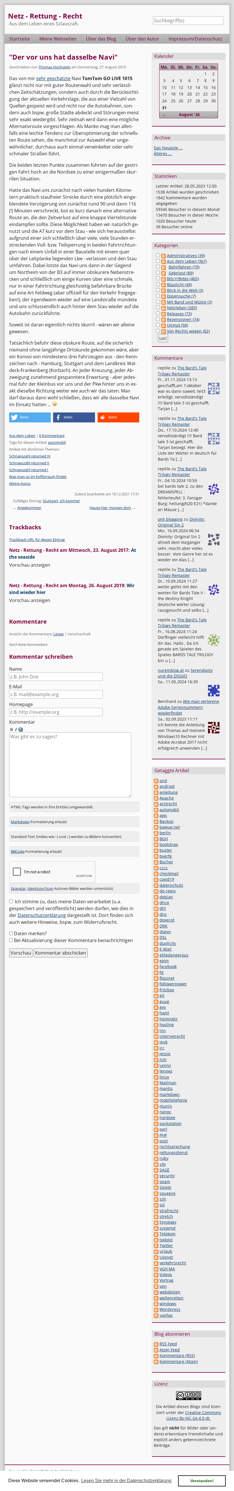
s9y (163, 1164)
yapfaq (166, 1315)
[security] (156, 1175)
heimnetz (168, 1019)
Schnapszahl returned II (29, 462)
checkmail (169, 873)
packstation (170, 1123)
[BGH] (156, 838)
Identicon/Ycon (40, 888)
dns (163, 914)
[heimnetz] (156, 1019)
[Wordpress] (156, 1309)
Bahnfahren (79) (184, 267)
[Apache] (156, 798)
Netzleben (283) (182, 307)
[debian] (156, 897)
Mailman (168, 1082)
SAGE (165, 1170)
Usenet (166, 1257)
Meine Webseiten (57, 39)
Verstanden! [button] (202, 1480)
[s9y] (156, 1164)
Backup (167, 821)
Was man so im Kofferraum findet (37, 476)
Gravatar (18, 888)
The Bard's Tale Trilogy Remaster (182, 370)
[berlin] (156, 832)
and (163, 780)
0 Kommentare (51, 435)
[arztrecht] (156, 803)
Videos (166, 1274)
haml (164, 1013)
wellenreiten (171, 1298)
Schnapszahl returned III (30, 456)
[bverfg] (156, 856)
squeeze (167, 1193)
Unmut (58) (177, 325)
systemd (167, 1228)
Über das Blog (101, 39)
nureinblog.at (171, 670)
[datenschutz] (156, 885)
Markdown (20, 821)
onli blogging (170, 519)
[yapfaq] (156, 1315)
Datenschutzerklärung (42, 915)
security (167, 1175)
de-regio (167, 891)
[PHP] (156, 1135)
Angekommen (29, 507)
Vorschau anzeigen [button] (29, 565)
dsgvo (165, 931)
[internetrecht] (156, 1036)
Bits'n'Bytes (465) (183, 278)
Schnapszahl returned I (28, 469)
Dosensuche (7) (181, 296)
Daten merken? (30, 933)
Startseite (19, 39)
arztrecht (168, 803)
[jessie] (156, 1053)
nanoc (165, 1111)
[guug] (156, 1001)
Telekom (167, 1233)
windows (168, 1303)
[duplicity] (156, 943)
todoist (166, 1239)
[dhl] (156, 908)
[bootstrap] (156, 844)
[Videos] (156, 1274)
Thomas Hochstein (54, 67)
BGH (164, 838)
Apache (167, 798)
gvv (163, 1007)
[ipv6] (156, 1042)
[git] (156, 995)
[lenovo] (156, 1071)
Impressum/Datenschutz (195, 39)
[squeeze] (156, 1193)
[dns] (156, 914)
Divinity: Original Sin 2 (181, 522)
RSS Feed (168, 1343)
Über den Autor (142, 39)
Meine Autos (20, 483)
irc (162, 1048)
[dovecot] (156, 920)
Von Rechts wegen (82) (188, 331)
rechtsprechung (175, 1146)
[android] (156, 786)
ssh (163, 1199)
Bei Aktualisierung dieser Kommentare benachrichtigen (73, 940)
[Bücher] (156, 862)
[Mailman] (156, 1082)
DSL (163, 937)
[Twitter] (156, 1245)
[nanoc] (156, 1111)
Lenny (165, 1065)
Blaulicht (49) (179, 284)
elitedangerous (174, 955)
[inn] (156, 1030)
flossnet (167, 978)
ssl (162, 1204)
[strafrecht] (156, 1210)
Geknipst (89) (181, 273)
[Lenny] (156, 1065)
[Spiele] (156, 1187)
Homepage (21, 704)
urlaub (166, 1251)
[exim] (156, 960)
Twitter (166, 1245)
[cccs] (156, 867)
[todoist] (156, 1239)
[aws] (156, 815)
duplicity (168, 943)
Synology (168, 1222)
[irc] (156, 1048)
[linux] (156, 1077)
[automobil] (156, 809)
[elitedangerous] (156, 955)
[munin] (156, 1106)
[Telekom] (156, 1233)
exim (164, 960)
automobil (57, 442)
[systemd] (156, 1228)
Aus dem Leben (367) (187, 261)
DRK (164, 926)
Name (15, 669)
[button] (30, 417)
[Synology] (156, 1222)
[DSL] (156, 937)
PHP (163, 1135)
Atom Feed (170, 1349)
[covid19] (156, 879)
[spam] (156, 1181)
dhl (163, 908)
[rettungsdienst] (156, 1152)
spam (165, 1181)
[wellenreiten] (156, 1298)
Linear (58, 633)
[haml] (156, 1013)
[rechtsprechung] (156, 1146)
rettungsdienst (174, 1152)
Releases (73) (179, 313)
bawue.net (170, 827)
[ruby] (156, 1158)
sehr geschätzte (53, 78)
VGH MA (167, 1269)
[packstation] (156, 1123)
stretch (166, 1216)
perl (163, 1129)
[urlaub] (156, 1251)
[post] (156, 1141)
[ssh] (156, 1199)
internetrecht (172, 1036)
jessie (165, 1053)
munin (166, 1106)
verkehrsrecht (173, 1263)
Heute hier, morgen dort (110, 507)
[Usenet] (156, 1257)
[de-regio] (156, 891)
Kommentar (22, 722)
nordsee (167, 1117)
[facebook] (156, 966)
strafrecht (169, 1210)
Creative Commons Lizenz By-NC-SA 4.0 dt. (193, 1415)
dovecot (167, 920)
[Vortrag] (156, 1280)
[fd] (156, 972)
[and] (156, 780)
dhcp (164, 902)
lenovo (166, 1071)
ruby (164, 1158)
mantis (166, 1088)
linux (164, 1077)
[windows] (156, 1303)
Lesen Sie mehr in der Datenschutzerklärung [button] (126, 1480)
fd (162, 972)
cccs (164, 867)
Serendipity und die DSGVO (185, 673)
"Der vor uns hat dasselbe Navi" (63, 57)
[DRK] (156, 926)
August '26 (189, 114)
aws (163, 815)
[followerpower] (156, 983)
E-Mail (15, 687)
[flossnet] (156, 978)
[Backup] (156, 821)
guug (164, 1001)
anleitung (169, 792)
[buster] (156, 850)
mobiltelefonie (173, 1100)
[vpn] (156, 1286)
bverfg (166, 856)
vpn (163, 1286)
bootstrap (169, 844)
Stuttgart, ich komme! (61, 500)
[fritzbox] (156, 989)
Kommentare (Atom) (179, 1361)
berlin (165, 832)
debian (166, 897)
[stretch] (156, 1216)
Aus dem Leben (22, 435)
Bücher (166, 862)
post (164, 1141)
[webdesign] (156, 1292)
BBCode (17, 851)
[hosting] (156, 1024)
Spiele (165, 1187)
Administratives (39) (186, 255)
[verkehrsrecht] (156, 1263)
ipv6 (164, 1042)
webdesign (170, 1292)
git (162, 995)
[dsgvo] (156, 931)
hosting (167, 1024)
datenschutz (171, 885)
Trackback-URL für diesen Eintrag (37, 539)
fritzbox (167, 989)
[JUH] (156, 1059)
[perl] (156, 1129)
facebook (168, 966)
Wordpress (170, 1309)
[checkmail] (156, 873)
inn (163, 1030)
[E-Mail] (156, 949)
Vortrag (167, 1280)
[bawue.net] (156, 827)
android (167, 786)
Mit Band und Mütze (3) (189, 302)
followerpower (173, 983)
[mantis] (156, 1088)
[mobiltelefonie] (156, 1100)
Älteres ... (163, 153)
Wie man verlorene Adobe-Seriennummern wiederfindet (188, 707)
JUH (163, 1059)
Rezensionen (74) (183, 319)
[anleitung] (156, 792)
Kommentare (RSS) (177, 1355)
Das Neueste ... (168, 147)
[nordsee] (156, 1117)
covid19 (167, 879)
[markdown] (156, 1094)
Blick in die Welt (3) (185, 290)
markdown (170, 1094)
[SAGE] (156, 1170)
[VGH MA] (156, 1269)
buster (166, 850)
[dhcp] (156, 902)
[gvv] (156, 1007)
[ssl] (156, 1204)
